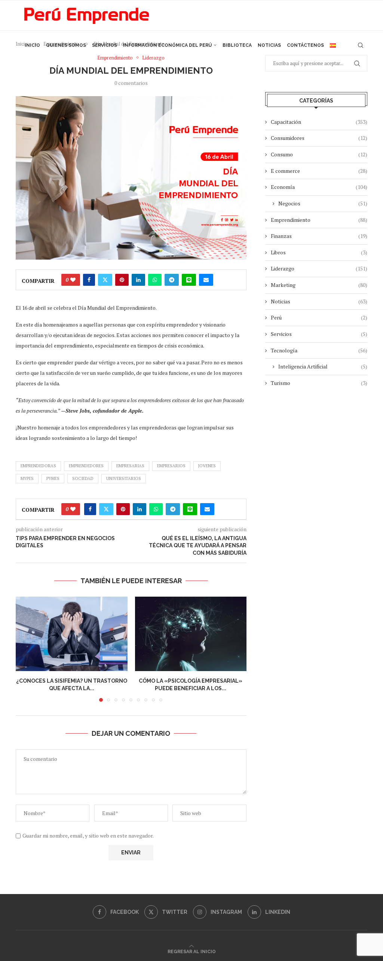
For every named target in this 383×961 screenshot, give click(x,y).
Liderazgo (319, 268)
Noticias (269, 45)
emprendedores (86, 465)
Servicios (104, 45)
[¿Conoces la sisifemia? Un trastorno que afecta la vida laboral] (72, 634)
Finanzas (319, 235)
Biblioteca (237, 45)
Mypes (27, 478)
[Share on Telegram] (172, 280)
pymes (52, 478)
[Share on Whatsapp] (155, 280)
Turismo (319, 382)
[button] (25, 648)
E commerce (319, 170)
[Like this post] (73, 280)
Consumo (319, 154)
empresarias (130, 465)
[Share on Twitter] (105, 280)
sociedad (83, 478)
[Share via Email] (206, 280)
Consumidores (319, 137)
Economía (319, 186)
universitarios (123, 478)
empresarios (171, 465)
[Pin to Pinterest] (122, 280)
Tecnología (319, 350)
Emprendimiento (319, 219)
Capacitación (319, 121)
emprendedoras (38, 465)
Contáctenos (305, 45)
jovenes (207, 465)
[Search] (360, 45)
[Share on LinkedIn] (138, 280)
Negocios (322, 203)
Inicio (32, 45)
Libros (319, 252)
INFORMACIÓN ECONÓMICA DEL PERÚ (167, 45)
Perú (319, 317)
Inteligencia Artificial (322, 366)
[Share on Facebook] (89, 280)
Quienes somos (66, 45)
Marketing (319, 284)
